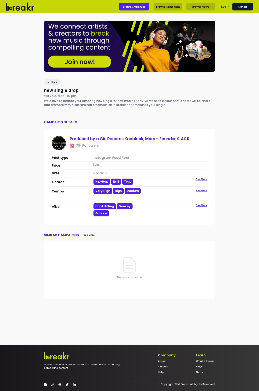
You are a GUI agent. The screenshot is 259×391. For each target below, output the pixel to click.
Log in (225, 6)
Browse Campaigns (168, 6)
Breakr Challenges (134, 6)
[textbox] (120, 197)
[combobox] (121, 194)
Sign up (242, 6)
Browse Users (200, 6)
